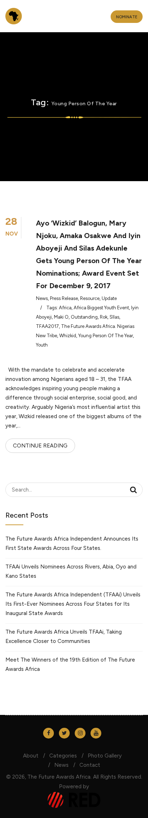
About (30, 755)
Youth (42, 345)
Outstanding (84, 317)
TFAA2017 (47, 326)
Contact (89, 765)
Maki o (61, 317)
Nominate (126, 17)
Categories (63, 755)
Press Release (64, 298)
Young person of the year (105, 335)
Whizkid (67, 335)
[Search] (133, 490)
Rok (103, 317)
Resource (90, 298)
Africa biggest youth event (101, 307)
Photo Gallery (105, 755)
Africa (65, 307)
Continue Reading (40, 445)
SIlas (114, 317)
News (42, 298)
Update (109, 298)
